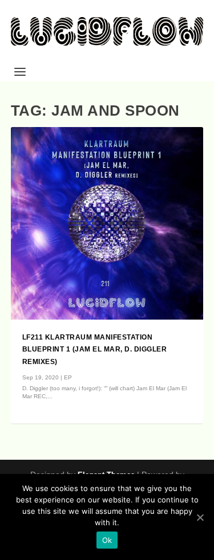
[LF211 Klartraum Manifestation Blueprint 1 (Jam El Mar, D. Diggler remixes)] (107, 223)
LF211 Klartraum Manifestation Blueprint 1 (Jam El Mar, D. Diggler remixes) (94, 349)
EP (68, 377)
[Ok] (199, 517)
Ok (107, 540)
